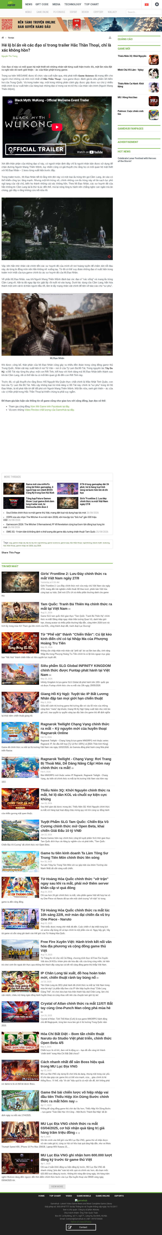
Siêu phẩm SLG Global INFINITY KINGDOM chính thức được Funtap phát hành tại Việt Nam (76, 670)
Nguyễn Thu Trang (9, 56)
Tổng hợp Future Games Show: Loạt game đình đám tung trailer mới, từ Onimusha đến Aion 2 (40, 502)
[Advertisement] (57, 446)
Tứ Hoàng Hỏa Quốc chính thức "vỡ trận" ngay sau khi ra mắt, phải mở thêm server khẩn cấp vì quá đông (75, 883)
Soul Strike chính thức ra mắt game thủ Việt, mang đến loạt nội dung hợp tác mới (46, 512)
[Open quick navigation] (110, 37)
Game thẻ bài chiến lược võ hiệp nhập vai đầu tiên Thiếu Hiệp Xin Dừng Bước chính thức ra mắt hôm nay (75, 1096)
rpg (10, 543)
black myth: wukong (101, 543)
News (28, 4)
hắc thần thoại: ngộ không (81, 543)
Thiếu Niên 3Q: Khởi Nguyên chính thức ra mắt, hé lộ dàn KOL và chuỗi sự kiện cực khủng (75, 794)
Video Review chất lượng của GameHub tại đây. (50, 409)
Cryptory (98, 12)
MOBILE (28, 12)
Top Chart (91, 4)
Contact (83, 1227)
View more (57, 1186)
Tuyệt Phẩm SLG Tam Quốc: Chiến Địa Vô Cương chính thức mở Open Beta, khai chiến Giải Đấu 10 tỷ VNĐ (75, 826)
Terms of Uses (77, 1222)
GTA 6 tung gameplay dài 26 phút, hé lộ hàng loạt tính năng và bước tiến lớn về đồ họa (94, 488)
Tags (5, 542)
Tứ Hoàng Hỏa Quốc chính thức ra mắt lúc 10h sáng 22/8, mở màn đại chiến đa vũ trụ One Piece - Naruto (75, 914)
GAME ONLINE (43, 12)
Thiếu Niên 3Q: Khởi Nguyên (132, 56)
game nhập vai (19, 543)
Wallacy (112, 12)
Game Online (103, 1196)
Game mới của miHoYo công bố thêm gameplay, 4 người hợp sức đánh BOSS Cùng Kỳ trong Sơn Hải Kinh (40, 488)
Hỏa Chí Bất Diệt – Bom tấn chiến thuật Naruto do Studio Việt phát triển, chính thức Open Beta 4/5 (76, 1038)
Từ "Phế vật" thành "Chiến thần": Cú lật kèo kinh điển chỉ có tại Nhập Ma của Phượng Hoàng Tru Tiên (76, 638)
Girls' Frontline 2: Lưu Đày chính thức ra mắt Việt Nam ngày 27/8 (94, 501)
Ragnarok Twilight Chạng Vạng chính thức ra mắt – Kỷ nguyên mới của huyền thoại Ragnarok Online (75, 728)
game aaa (65, 543)
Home (41, 1196)
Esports (119, 1196)
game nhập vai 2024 (24, 546)
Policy (88, 1222)
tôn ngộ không (40, 543)
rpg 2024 (37, 546)
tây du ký (29, 543)
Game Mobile (84, 1196)
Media (56, 4)
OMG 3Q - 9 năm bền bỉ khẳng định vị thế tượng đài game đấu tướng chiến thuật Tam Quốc (50, 531)
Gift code (41, 4)
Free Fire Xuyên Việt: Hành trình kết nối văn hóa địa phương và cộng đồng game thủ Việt (76, 946)
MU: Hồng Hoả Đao (127, 97)
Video (69, 1196)
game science (53, 543)
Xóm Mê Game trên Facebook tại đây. (50, 406)
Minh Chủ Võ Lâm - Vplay (130, 70)
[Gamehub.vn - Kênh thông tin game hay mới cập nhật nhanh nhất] (11, 4)
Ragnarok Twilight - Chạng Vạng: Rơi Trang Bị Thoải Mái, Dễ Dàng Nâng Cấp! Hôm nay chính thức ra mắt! (76, 763)
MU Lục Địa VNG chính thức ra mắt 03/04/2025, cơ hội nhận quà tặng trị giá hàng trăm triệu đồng (72, 1128)
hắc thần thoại (9, 546)
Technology (72, 4)
